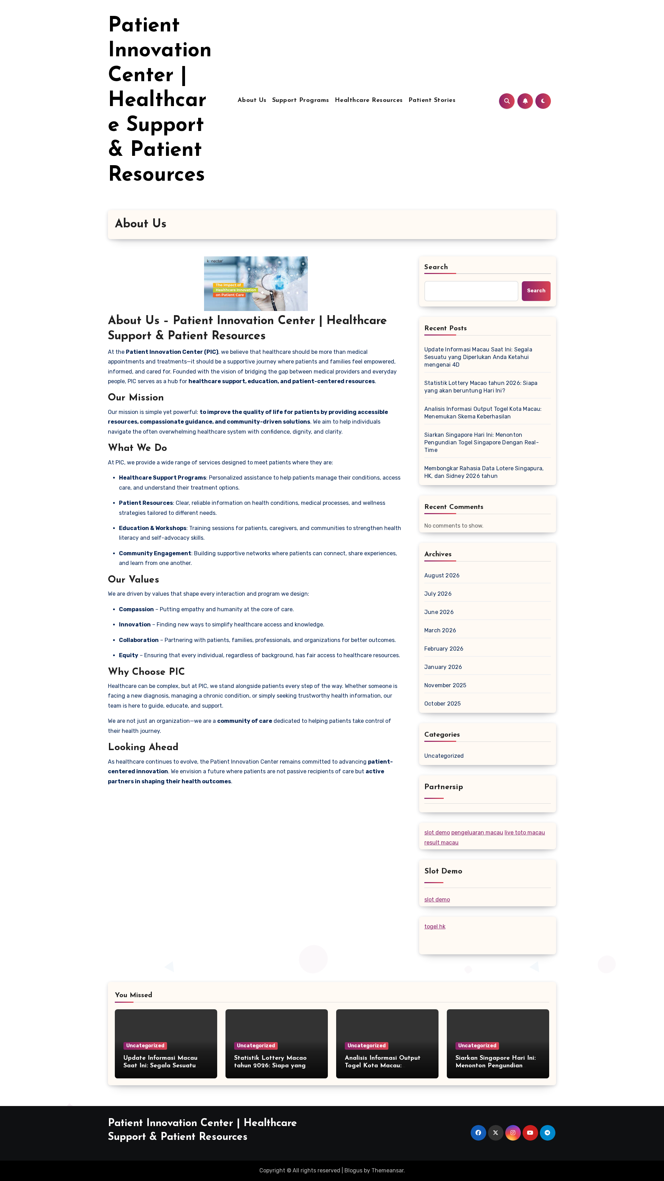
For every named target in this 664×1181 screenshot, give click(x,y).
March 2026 (440, 630)
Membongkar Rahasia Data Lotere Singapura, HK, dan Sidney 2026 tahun (484, 472)
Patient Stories (432, 100)
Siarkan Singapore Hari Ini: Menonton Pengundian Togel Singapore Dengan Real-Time (481, 442)
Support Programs (300, 100)
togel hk (434, 926)
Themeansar (387, 1170)
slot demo (437, 832)
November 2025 (445, 685)
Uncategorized (444, 756)
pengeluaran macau (477, 832)
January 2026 (443, 667)
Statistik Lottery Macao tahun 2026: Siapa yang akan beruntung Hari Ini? (480, 387)
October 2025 (442, 703)
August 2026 (442, 575)
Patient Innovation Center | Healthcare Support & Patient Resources (160, 101)
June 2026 (439, 612)
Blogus (353, 1170)
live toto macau (525, 832)
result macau (441, 842)
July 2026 (438, 593)
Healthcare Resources (369, 100)
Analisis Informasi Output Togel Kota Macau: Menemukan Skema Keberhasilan (483, 413)
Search (436, 267)
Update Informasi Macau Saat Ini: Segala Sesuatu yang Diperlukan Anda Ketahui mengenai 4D (478, 357)
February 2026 (444, 648)
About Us (252, 100)
